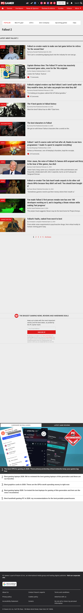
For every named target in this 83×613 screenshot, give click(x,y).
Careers (31, 601)
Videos (69, 8)
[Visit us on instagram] (41, 3)
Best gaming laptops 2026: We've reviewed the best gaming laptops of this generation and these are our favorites (42, 478)
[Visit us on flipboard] (51, 3)
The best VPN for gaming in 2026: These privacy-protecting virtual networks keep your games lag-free (41, 470)
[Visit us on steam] (32, 3)
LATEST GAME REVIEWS (62, 425)
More (77, 8)
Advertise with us (60, 597)
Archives (48, 237)
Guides (60, 8)
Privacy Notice (48, 337)
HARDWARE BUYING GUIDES (20, 425)
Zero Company (44, 23)
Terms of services (47, 335)
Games (9, 8)
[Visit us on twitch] (48, 3)
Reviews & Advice (48, 8)
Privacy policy (7, 597)
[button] (78, 3)
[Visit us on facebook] (35, 3)
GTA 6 (31, 23)
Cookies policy (33, 597)
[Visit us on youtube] (45, 3)
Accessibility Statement (10, 601)
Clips (74, 23)
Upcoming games (61, 23)
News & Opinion (32, 8)
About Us (5, 592)
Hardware (19, 8)
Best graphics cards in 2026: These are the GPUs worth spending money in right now (36, 484)
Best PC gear (19, 23)
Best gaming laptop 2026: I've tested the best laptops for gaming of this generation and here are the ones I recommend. (42, 491)
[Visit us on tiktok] (54, 3)
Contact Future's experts (36, 592)
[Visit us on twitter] (38, 3)
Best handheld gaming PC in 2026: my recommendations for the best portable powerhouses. (39, 498)
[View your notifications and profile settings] (72, 3)
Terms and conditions (62, 592)
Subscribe (61, 3)
